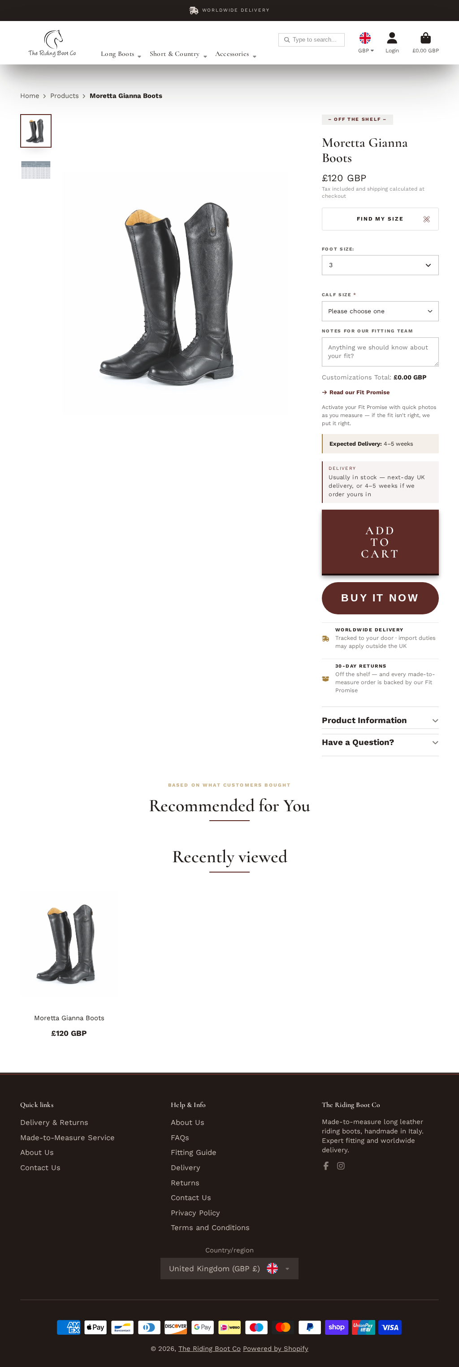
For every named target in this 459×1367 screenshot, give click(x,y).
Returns (185, 1183)
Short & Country (175, 53)
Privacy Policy (195, 1213)
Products (64, 96)
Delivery (185, 1167)
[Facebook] (326, 1166)
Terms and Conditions (210, 1227)
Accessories (232, 53)
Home (29, 96)
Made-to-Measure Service (67, 1137)
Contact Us (40, 1167)
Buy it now (380, 598)
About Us (37, 1152)
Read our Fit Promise (359, 392)
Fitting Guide (194, 1152)
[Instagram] (341, 1166)
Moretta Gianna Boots (69, 964)
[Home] (53, 43)
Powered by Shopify (275, 1349)
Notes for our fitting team (367, 330)
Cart (425, 42)
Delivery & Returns (54, 1122)
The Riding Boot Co (209, 1349)
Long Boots (117, 53)
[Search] (287, 40)
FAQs (180, 1137)
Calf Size (339, 294)
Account (392, 42)
